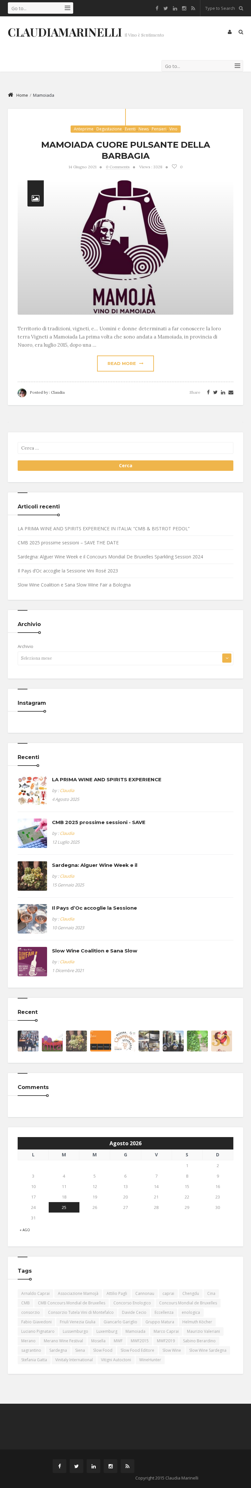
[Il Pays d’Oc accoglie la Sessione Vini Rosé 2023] (32, 919)
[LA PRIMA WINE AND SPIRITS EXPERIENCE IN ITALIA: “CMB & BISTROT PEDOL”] (32, 790)
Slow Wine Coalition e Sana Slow (94, 951)
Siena (80, 1350)
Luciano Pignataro (38, 1331)
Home (22, 95)
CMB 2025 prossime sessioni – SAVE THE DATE (68, 542)
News (144, 129)
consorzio (30, 1312)
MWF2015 (140, 1341)
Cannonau (144, 1293)
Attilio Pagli (117, 1293)
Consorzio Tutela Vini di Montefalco (81, 1312)
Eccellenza (164, 1312)
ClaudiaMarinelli (65, 32)
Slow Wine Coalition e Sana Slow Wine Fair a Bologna (74, 585)
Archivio (25, 646)
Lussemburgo (75, 1331)
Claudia (58, 392)
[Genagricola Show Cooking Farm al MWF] (149, 1041)
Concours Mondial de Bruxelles (188, 1303)
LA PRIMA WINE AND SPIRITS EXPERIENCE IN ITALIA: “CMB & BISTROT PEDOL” (104, 528)
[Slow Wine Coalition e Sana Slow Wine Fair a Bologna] (32, 961)
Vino (173, 129)
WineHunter (150, 1360)
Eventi (130, 129)
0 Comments (118, 166)
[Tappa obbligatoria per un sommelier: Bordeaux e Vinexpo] (197, 1041)
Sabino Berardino (199, 1341)
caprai (168, 1293)
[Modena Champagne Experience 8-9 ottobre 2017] (124, 1041)
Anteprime (83, 129)
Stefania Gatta (34, 1360)
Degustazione (109, 129)
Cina (211, 1293)
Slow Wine (171, 1350)
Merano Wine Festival (63, 1341)
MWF (118, 1341)
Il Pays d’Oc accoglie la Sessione (94, 908)
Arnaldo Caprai (35, 1293)
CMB (25, 1303)
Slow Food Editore (137, 1350)
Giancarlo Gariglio (120, 1322)
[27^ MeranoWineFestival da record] (173, 1041)
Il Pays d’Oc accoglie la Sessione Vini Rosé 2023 (68, 571)
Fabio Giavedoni (36, 1322)
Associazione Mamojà (78, 1293)
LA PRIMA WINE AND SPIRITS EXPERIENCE (106, 779)
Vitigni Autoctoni (116, 1360)
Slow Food (102, 1350)
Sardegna (58, 1350)
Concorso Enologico (132, 1303)
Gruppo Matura (159, 1322)
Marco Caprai (166, 1331)
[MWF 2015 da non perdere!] (100, 1041)
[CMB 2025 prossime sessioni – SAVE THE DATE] (32, 833)
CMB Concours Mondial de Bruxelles (71, 1303)
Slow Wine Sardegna (207, 1350)
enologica (191, 1312)
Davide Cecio (134, 1312)
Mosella (98, 1341)
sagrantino (31, 1350)
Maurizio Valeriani (203, 1331)
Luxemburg (106, 1331)
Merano (28, 1341)
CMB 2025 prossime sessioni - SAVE (98, 822)
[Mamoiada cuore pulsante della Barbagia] (125, 247)
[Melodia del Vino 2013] (28, 1041)
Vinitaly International (74, 1360)
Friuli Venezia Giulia (77, 1322)
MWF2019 (166, 1341)
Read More (122, 363)
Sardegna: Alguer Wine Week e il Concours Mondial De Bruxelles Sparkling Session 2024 (110, 557)
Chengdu (190, 1293)
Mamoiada (135, 1331)
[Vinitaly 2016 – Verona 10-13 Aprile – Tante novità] (52, 1041)
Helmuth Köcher (197, 1322)
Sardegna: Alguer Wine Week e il (94, 865)
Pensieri (159, 129)
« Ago (25, 1230)
